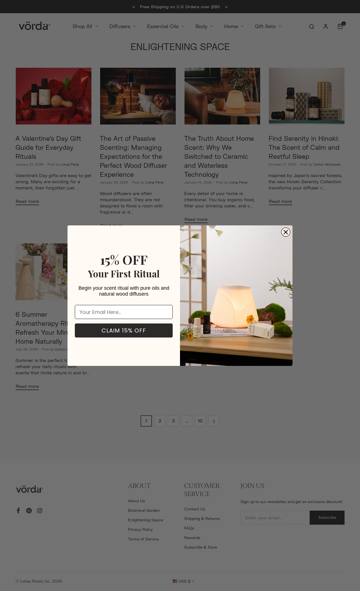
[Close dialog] (285, 232)
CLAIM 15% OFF (124, 330)
